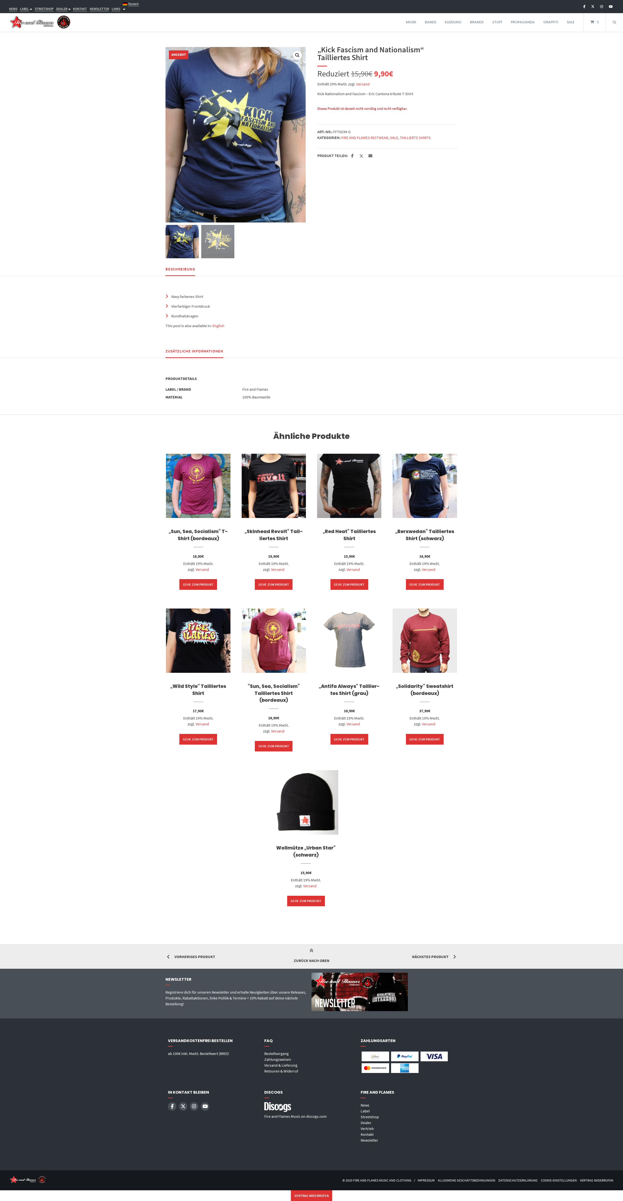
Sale (570, 22)
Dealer (366, 1122)
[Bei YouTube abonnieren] (611, 6)
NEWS (13, 9)
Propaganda (523, 22)
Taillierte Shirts (415, 137)
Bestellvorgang (276, 1053)
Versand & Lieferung (280, 1065)
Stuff (497, 22)
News (365, 1105)
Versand (363, 84)
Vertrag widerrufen (596, 1180)
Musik (411, 22)
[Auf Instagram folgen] (601, 6)
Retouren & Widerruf (281, 1071)
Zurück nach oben (312, 960)
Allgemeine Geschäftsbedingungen (466, 1180)
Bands (430, 22)
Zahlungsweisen (277, 1059)
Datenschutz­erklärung (518, 1180)
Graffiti (550, 22)
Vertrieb (367, 1128)
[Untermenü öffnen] (30, 9)
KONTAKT (80, 9)
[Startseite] (40, 22)
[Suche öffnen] (614, 22)
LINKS (116, 9)
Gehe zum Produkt (198, 584)
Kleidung (453, 22)
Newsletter (369, 1140)
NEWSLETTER (99, 9)
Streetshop (370, 1116)
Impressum (426, 1180)
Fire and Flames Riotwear (364, 137)
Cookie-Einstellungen (559, 1180)
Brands (477, 22)
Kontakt (367, 1134)
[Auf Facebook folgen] (584, 6)
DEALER (61, 9)
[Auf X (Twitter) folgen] (593, 6)
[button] (297, 55)
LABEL (24, 9)
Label (365, 1111)
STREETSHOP (44, 9)
